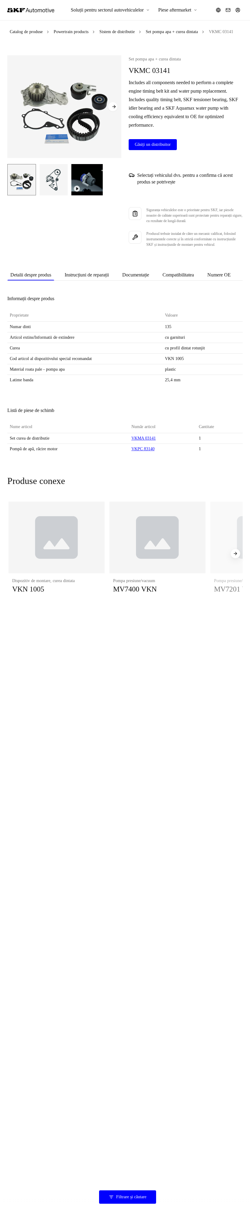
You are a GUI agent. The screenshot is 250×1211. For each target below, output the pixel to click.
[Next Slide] (113, 106)
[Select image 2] (54, 179)
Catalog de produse (26, 31)
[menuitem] (110, 10)
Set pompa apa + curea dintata (172, 31)
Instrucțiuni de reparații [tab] (87, 274)
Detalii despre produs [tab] (30, 274)
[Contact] (228, 10)
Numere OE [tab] (219, 274)
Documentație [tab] (135, 274)
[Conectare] (238, 10)
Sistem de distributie (117, 31)
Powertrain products (71, 31)
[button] (57, 554)
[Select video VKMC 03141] (87, 179)
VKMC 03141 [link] (221, 31)
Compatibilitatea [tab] (178, 274)
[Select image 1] (21, 179)
